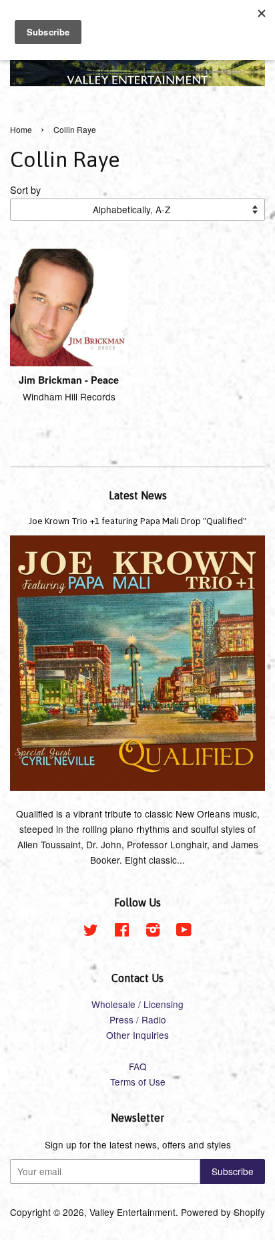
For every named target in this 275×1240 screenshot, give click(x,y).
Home (21, 129)
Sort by (25, 189)
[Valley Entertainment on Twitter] (90, 932)
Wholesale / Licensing (137, 1004)
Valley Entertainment (132, 1212)
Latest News (138, 495)
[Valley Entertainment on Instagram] (153, 932)
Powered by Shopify (223, 1212)
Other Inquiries (137, 1034)
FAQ (138, 1066)
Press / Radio (137, 1019)
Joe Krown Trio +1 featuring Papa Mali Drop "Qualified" (137, 520)
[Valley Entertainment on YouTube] (184, 932)
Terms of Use (138, 1081)
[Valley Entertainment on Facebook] (121, 932)
